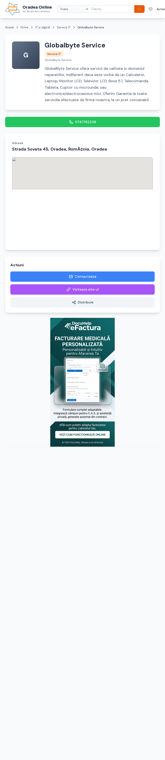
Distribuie (85, 302)
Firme (24, 27)
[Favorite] (150, 9)
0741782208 (85, 122)
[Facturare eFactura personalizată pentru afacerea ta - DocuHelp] (82, 382)
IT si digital (42, 27)
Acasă (9, 27)
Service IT (63, 27)
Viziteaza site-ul (85, 289)
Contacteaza (85, 276)
